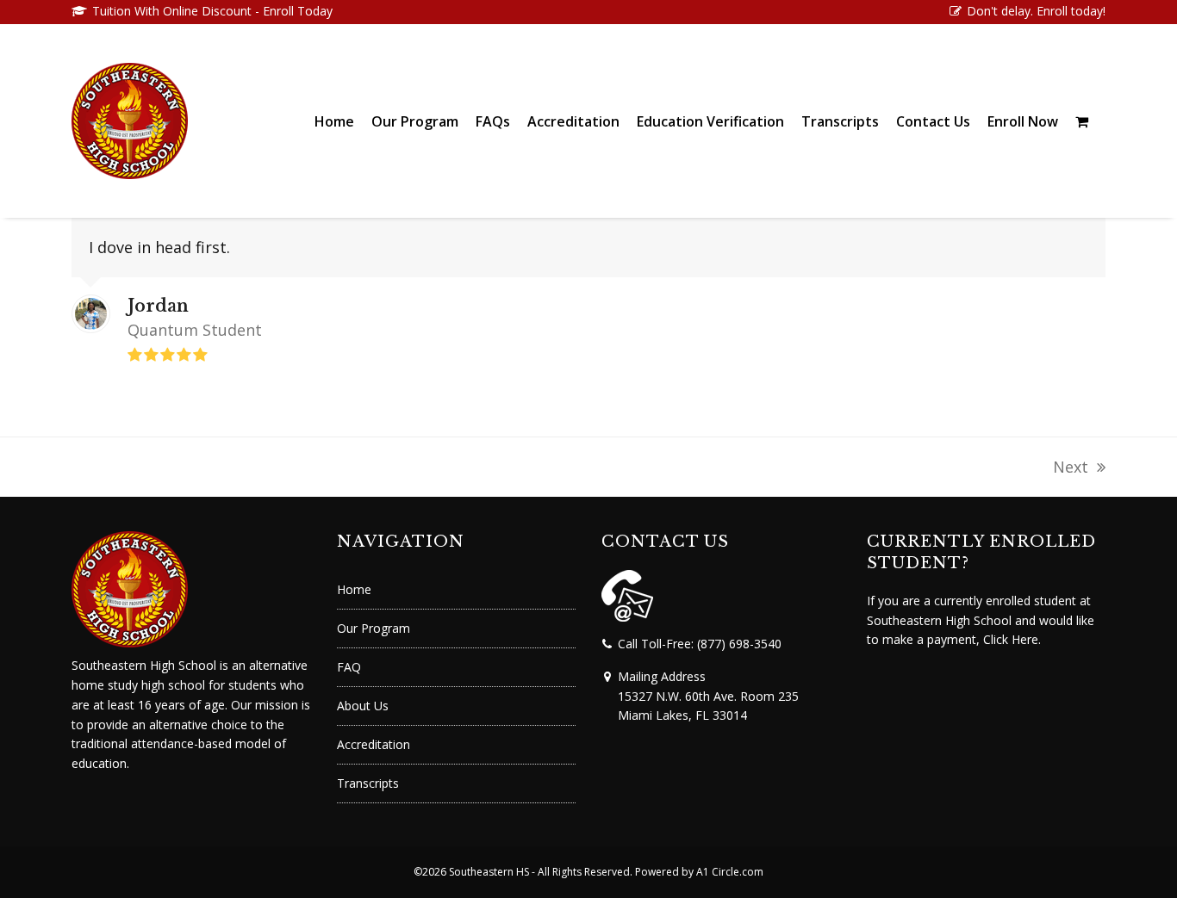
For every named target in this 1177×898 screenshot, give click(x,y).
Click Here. (1012, 639)
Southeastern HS (489, 871)
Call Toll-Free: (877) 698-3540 (700, 643)
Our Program (373, 628)
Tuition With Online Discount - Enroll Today (211, 11)
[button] (1081, 120)
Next (1071, 468)
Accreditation (373, 744)
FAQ (349, 667)
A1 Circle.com (729, 871)
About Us (363, 705)
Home (354, 589)
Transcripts (368, 783)
